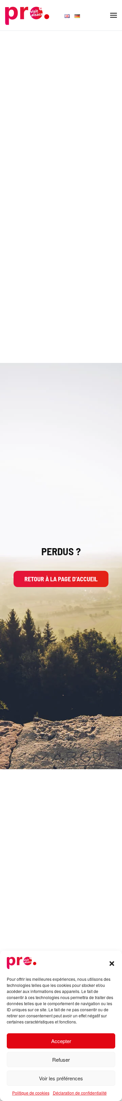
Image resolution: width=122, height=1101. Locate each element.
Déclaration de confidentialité (80, 1093)
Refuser (61, 1059)
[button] (111, 962)
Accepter (61, 1040)
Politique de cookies (30, 1093)
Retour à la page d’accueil (61, 579)
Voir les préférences (61, 1078)
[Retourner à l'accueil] (27, 15)
